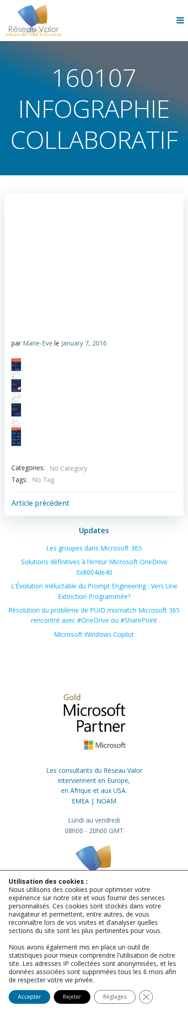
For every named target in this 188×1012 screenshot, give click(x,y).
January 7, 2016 (84, 343)
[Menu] (181, 20)
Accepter (29, 997)
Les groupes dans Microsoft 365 (94, 548)
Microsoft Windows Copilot (94, 634)
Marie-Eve (37, 343)
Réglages (114, 997)
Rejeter (72, 997)
